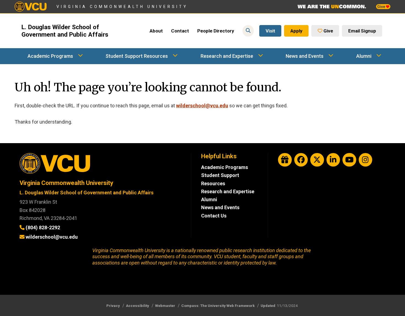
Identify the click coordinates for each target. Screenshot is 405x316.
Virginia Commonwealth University (122, 6)
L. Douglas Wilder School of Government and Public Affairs (64, 30)
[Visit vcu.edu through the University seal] (100, 165)
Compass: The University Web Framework (218, 305)
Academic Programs (50, 56)
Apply (296, 31)
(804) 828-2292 (43, 227)
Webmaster (165, 305)
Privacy (113, 305)
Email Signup (362, 31)
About (156, 31)
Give (381, 6)
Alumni (363, 56)
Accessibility (137, 305)
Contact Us (213, 216)
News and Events (304, 56)
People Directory (215, 31)
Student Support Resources (137, 56)
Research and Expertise (227, 56)
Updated (268, 305)
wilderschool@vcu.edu (202, 105)
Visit (270, 31)
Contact (180, 31)
